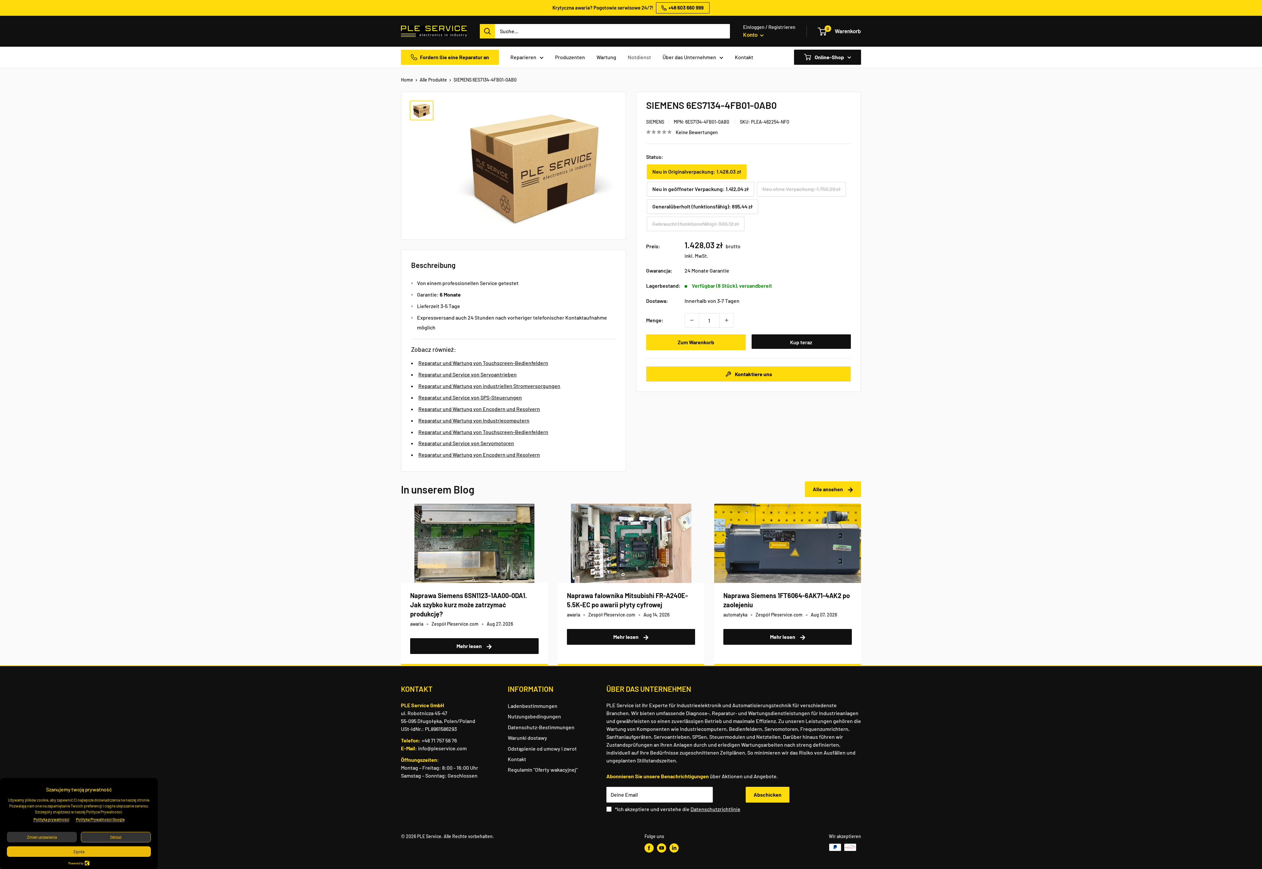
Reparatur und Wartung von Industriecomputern (473, 420)
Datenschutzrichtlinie (715, 809)
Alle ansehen (828, 489)
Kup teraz (801, 342)
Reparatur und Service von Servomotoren (466, 443)
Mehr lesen (469, 646)
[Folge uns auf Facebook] (649, 848)
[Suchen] (487, 31)
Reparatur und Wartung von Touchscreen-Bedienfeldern (483, 363)
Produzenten (570, 57)
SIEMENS (655, 121)
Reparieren (523, 57)
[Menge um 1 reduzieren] (692, 320)
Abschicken (768, 794)
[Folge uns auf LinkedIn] (674, 848)
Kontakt (744, 57)
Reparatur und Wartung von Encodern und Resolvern (479, 409)
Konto (751, 34)
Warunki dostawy (527, 738)
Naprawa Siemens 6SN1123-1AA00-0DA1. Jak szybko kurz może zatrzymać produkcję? (468, 604)
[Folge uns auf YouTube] (661, 848)
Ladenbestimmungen (532, 706)
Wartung (606, 57)
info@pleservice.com (442, 748)
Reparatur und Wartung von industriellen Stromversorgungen (489, 386)
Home (407, 80)
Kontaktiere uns (753, 374)
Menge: (655, 320)
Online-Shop (829, 57)
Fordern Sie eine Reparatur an (454, 57)
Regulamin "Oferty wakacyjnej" (543, 769)
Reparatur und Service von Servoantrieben (467, 374)
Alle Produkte (433, 80)
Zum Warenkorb (696, 342)
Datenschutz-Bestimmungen (541, 727)
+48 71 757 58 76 (439, 740)
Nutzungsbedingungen (534, 716)
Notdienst (639, 57)
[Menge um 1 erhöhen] (727, 320)
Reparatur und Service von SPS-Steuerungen (470, 397)
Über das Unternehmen (689, 57)
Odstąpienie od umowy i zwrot (542, 748)
